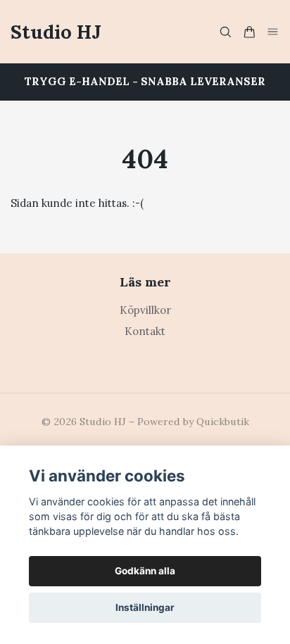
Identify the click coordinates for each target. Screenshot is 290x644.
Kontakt (145, 331)
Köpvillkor (145, 310)
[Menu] (273, 31)
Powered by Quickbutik (193, 421)
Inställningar (145, 607)
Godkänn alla (145, 570)
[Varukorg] (249, 32)
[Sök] (225, 32)
